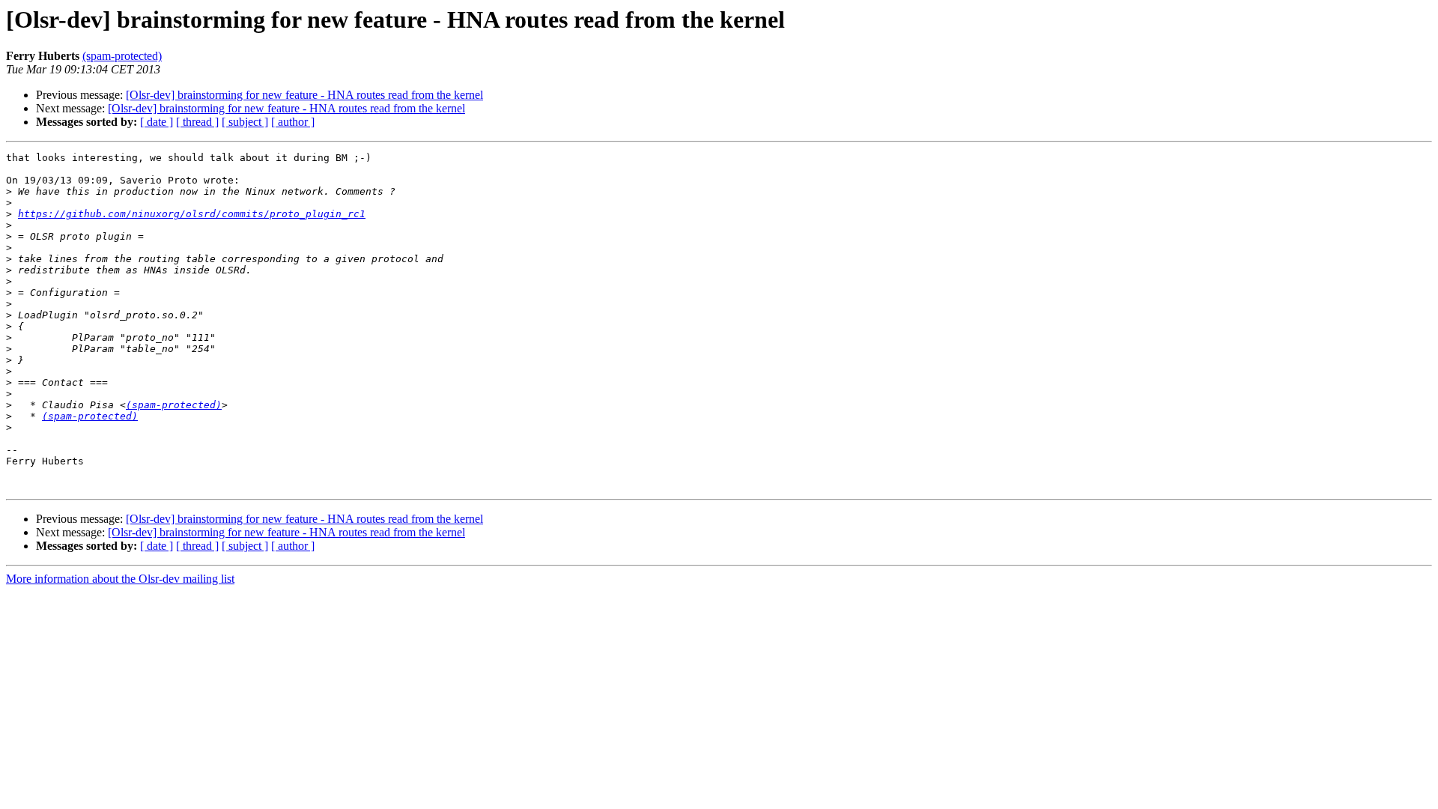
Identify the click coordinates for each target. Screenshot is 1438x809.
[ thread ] (197, 121)
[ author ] (293, 121)
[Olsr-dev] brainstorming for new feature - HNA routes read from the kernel (304, 94)
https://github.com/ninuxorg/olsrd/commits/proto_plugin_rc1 (191, 213)
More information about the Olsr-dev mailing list (120, 578)
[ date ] (156, 121)
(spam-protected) (122, 55)
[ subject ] (245, 121)
